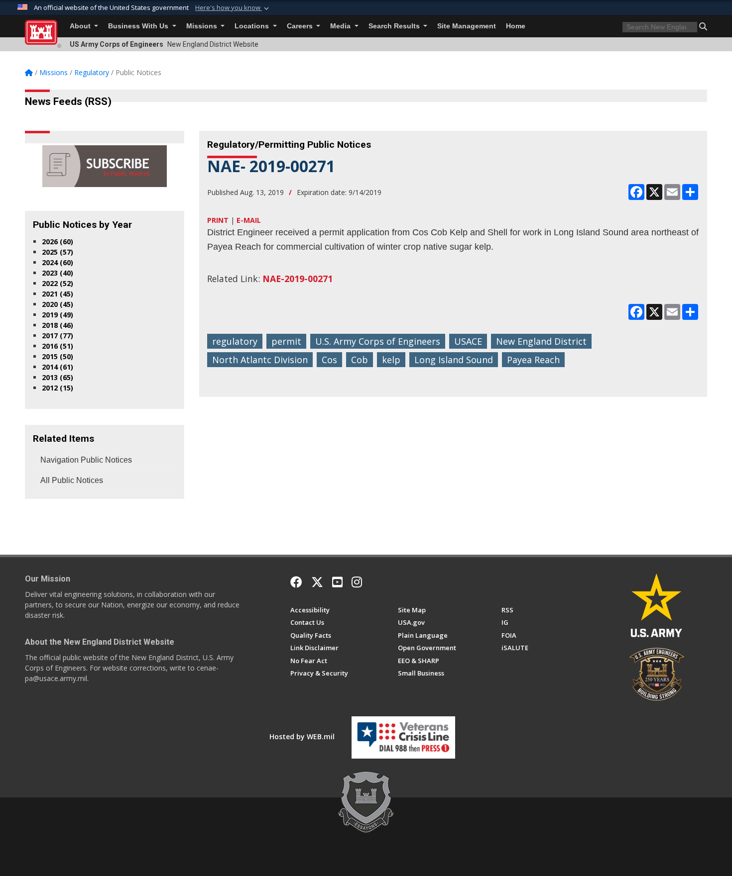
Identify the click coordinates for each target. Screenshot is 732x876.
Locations (253, 26)
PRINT (218, 220)
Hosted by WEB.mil (302, 736)
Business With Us (139, 26)
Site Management (466, 26)
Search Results (395, 26)
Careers (301, 26)
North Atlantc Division (260, 360)
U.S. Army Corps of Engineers (377, 341)
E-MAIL (249, 220)
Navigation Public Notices (86, 460)
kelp (391, 360)
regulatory (234, 341)
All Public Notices (71, 480)
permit (286, 341)
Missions (202, 26)
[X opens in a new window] (317, 582)
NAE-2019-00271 (297, 279)
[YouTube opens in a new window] (337, 582)
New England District (541, 341)
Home (515, 26)
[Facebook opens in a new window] (296, 582)
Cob (359, 360)
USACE (468, 341)
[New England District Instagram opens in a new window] (357, 582)
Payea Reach (533, 360)
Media (341, 26)
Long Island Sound (453, 360)
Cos (329, 360)
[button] (233, 8)
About (81, 26)
